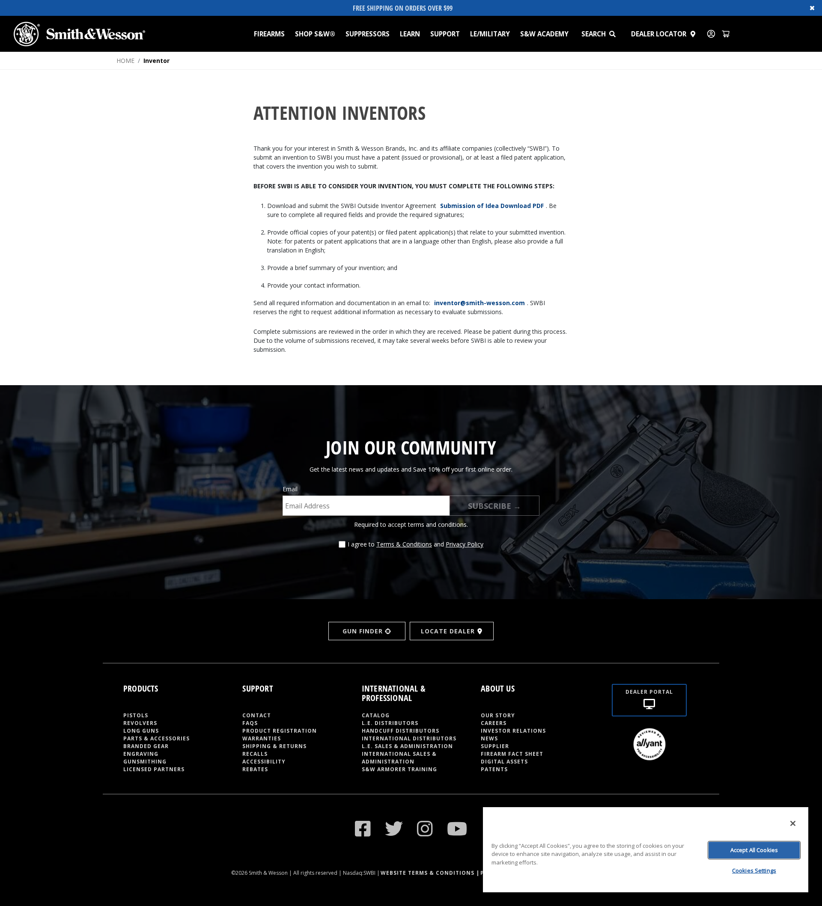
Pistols (135, 715)
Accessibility (264, 761)
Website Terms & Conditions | (430, 872)
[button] (616, 34)
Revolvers (140, 723)
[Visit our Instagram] (425, 828)
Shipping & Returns (274, 746)
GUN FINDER (362, 631)
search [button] (593, 34)
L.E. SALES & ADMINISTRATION (407, 746)
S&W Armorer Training (399, 769)
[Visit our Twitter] (394, 828)
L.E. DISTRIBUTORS (390, 723)
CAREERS (493, 723)
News (489, 738)
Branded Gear (146, 746)
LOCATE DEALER (448, 631)
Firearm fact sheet (512, 753)
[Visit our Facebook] (363, 828)
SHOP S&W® (315, 34)
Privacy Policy (464, 544)
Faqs (250, 723)
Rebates (255, 769)
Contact (256, 715)
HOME (125, 60)
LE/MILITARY (490, 34)
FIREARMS (269, 34)
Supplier (495, 746)
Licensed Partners (154, 769)
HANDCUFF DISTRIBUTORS (400, 730)
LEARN (410, 34)
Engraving (140, 753)
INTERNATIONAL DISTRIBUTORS (409, 738)
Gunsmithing (145, 761)
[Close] (792, 823)
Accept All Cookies (754, 850)
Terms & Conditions (404, 544)
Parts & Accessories (156, 738)
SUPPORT (445, 34)
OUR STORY (498, 715)
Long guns (141, 730)
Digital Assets (504, 761)
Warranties (261, 738)
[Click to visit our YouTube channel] (457, 828)
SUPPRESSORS (367, 34)
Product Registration (279, 730)
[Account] (711, 34)
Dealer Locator (658, 34)
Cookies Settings (754, 870)
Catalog (376, 715)
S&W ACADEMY (544, 34)
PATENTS (494, 769)
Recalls (255, 753)
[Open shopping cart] (725, 34)
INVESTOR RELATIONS (513, 730)
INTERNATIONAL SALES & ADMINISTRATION (399, 757)
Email (290, 489)
